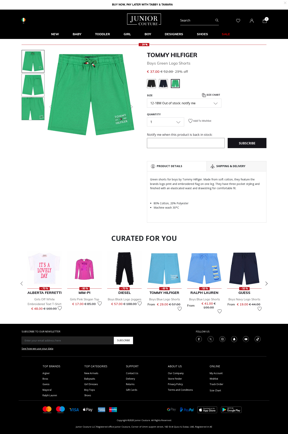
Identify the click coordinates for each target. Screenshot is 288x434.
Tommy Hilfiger (172, 55)
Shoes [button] (202, 34)
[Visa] (74, 409)
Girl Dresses (91, 384)
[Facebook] (199, 339)
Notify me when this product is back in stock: (179, 134)
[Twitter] (211, 339)
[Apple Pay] (88, 409)
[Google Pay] (171, 409)
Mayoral (47, 390)
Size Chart (213, 95)
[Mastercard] (47, 409)
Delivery (130, 378)
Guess (46, 384)
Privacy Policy (175, 384)
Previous (21, 283)
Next (266, 283)
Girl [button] (127, 34)
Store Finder (175, 378)
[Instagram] (222, 339)
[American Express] (101, 409)
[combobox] (199, 20)
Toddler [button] (102, 34)
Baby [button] (77, 34)
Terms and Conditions (180, 390)
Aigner (46, 373)
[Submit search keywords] (217, 20)
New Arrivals (91, 373)
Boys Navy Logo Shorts (244, 299)
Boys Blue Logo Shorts (164, 299)
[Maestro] (60, 409)
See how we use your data (37, 348)
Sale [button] (226, 34)
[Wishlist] (60, 308)
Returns (130, 384)
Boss (45, 378)
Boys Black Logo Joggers (124, 299)
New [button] (55, 34)
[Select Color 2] (165, 84)
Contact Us (132, 373)
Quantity (154, 114)
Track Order (216, 384)
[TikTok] (258, 339)
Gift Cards (131, 390)
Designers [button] (174, 34)
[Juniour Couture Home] (144, 19)
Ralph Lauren (50, 395)
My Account (216, 373)
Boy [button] (148, 34)
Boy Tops (89, 390)
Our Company (176, 373)
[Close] (285, 2)
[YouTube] (246, 339)
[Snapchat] (234, 339)
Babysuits (89, 378)
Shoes (87, 395)
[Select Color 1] (153, 84)
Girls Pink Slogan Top (84, 299)
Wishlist (214, 378)
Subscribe (123, 340)
